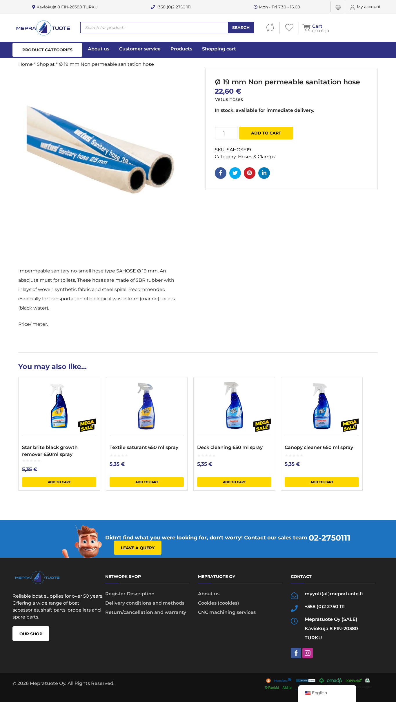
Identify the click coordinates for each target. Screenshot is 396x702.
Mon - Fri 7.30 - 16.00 (279, 7)
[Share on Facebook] (220, 173)
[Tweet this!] (235, 173)
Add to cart (266, 133)
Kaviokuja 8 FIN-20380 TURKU (66, 7)
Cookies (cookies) (218, 603)
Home (25, 64)
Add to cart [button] (59, 482)
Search (241, 27)
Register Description (130, 593)
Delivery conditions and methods (144, 603)
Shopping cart (219, 49)
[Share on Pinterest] (249, 173)
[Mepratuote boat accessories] (42, 28)
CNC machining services (227, 612)
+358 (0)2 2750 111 (173, 7)
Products (181, 49)
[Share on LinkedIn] (264, 173)
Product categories (47, 49)
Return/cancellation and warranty (145, 612)
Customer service (140, 49)
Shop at (46, 64)
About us (98, 49)
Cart (317, 26)
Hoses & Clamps (256, 156)
